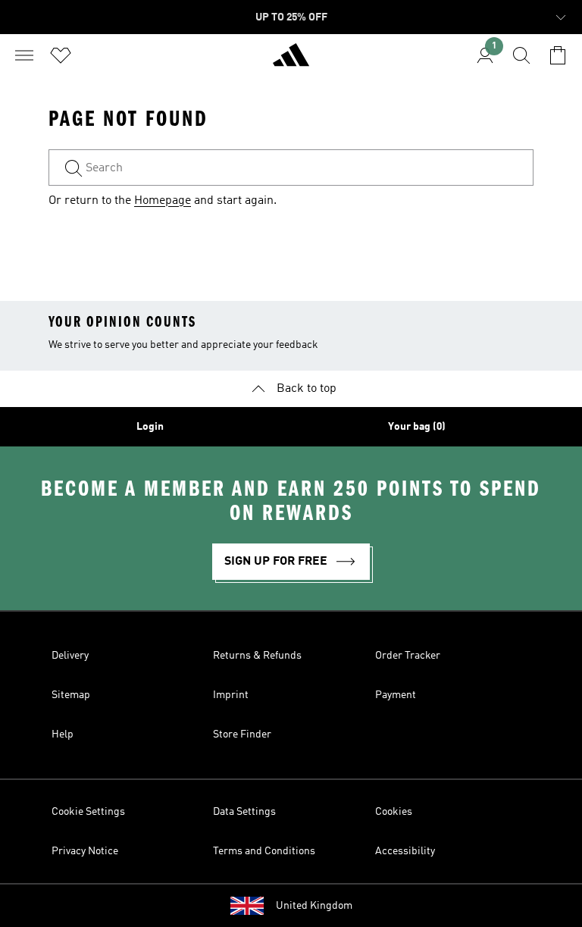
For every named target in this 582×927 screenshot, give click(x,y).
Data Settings (244, 811)
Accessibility (405, 851)
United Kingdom (314, 905)
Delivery (70, 655)
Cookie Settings (88, 811)
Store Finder (242, 734)
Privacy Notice (85, 851)
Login (150, 426)
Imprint (231, 695)
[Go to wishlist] (60, 55)
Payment (395, 695)
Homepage (162, 201)
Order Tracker (407, 655)
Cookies (393, 811)
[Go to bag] (558, 55)
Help (63, 734)
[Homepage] (291, 61)
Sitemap (71, 695)
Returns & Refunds (257, 655)
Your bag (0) (417, 426)
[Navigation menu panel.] (24, 55)
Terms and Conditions (264, 851)
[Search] (521, 55)
